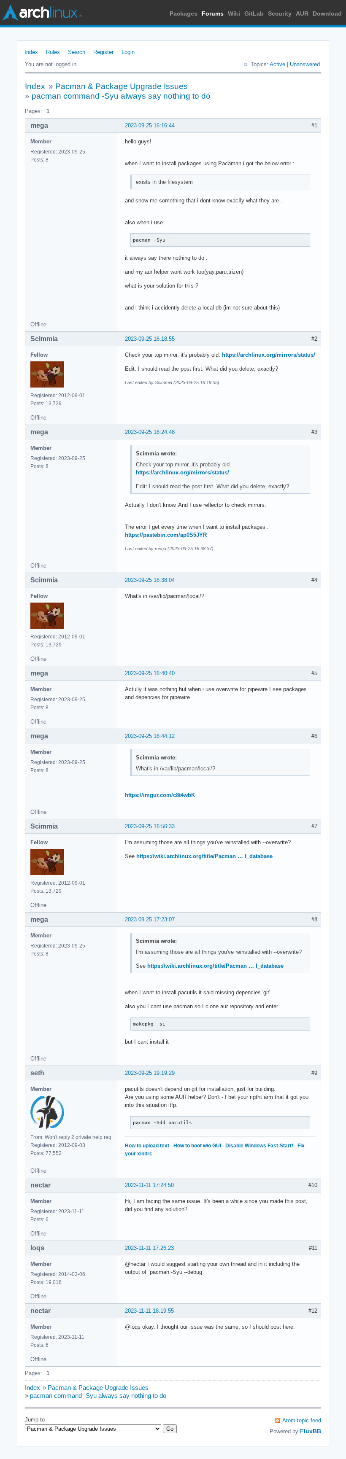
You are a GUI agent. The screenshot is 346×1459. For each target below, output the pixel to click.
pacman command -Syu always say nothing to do (121, 96)
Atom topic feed (301, 1420)
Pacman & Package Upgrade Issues (121, 86)
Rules (53, 52)
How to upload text (147, 1146)
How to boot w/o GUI (197, 1146)
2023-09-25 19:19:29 (150, 1073)
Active (277, 64)
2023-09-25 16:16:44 (150, 125)
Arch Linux (42, 12)
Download (327, 13)
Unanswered (305, 64)
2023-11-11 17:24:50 (149, 1185)
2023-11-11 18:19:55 (149, 1311)
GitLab (254, 13)
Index (31, 52)
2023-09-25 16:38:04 (150, 580)
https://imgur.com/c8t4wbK (160, 795)
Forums (213, 13)
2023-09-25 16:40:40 (150, 673)
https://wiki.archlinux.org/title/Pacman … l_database (204, 856)
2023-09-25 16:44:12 (150, 736)
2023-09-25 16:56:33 (150, 826)
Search (76, 52)
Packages (183, 13)
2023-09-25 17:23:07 (150, 919)
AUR (302, 13)
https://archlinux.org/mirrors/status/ (268, 355)
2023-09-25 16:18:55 (150, 339)
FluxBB (310, 1431)
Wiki (234, 13)
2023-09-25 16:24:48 (150, 432)
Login (128, 52)
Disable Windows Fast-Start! (259, 1146)
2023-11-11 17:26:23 (149, 1248)
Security (280, 13)
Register (103, 52)
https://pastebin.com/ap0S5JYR (166, 535)
